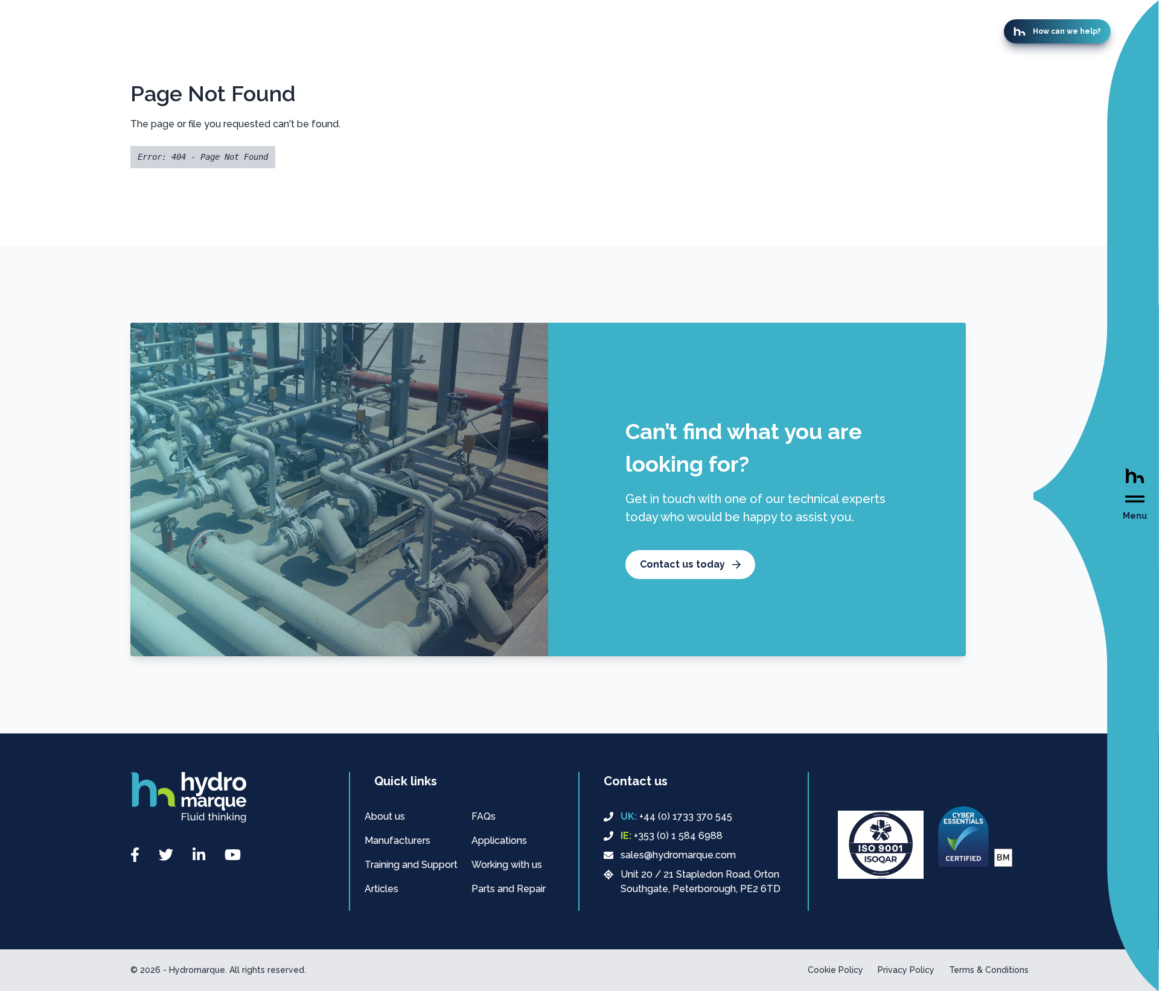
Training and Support (411, 864)
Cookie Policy (835, 970)
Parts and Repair (508, 888)
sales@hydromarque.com (678, 855)
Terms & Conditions (989, 970)
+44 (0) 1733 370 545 (676, 816)
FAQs (483, 816)
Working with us (506, 864)
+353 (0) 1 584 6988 (672, 835)
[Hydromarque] (188, 797)
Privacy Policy (906, 970)
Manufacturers (397, 840)
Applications (499, 840)
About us (385, 816)
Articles (381, 888)
